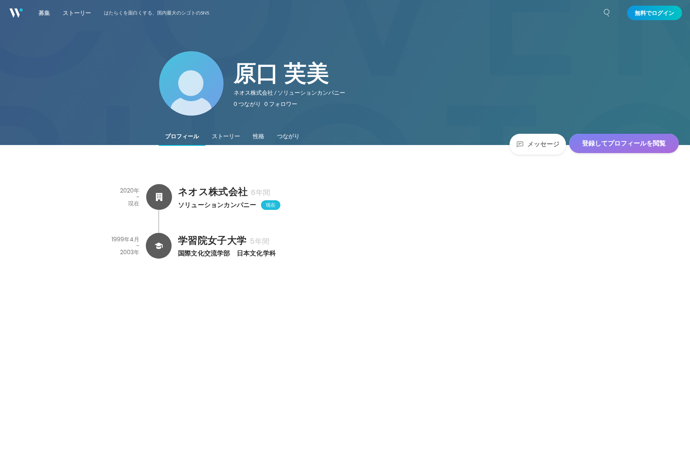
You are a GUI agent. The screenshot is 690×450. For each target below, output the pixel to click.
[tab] (182, 136)
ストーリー (226, 136)
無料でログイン (654, 13)
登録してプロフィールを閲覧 (624, 143)
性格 (258, 136)
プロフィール (182, 136)
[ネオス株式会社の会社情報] (159, 197)
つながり (288, 136)
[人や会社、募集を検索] (607, 13)
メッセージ (543, 144)
